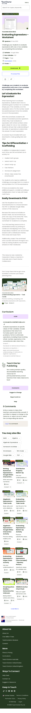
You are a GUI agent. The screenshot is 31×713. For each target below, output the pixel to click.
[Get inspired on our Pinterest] (14, 691)
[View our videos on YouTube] (12, 691)
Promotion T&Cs (10, 698)
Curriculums (6, 656)
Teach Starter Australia (10, 659)
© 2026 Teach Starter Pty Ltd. (16, 705)
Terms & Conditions (22, 695)
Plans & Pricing (7, 653)
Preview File (15, 74)
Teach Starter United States (11, 663)
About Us (5, 633)
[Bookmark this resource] (5, 79)
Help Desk (5, 675)
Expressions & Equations (10, 348)
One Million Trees (8, 637)
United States (9, 695)
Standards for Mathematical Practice (14, 346)
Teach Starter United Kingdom (12, 666)
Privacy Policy (22, 698)
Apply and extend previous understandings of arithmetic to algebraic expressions (12, 352)
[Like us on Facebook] (9, 691)
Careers (5, 644)
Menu (27, 3)
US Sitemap (12, 702)
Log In (20, 702)
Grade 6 (5, 343)
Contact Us (6, 679)
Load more (15, 609)
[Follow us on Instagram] (6, 691)
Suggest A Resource (9, 682)
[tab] (15, 316)
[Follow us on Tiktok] (3, 691)
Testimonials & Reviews (10, 640)
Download (14, 68)
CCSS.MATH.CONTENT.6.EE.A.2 (11, 356)
